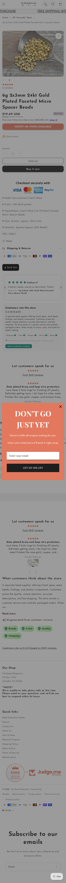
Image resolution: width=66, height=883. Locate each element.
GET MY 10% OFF (33, 467)
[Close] (60, 406)
